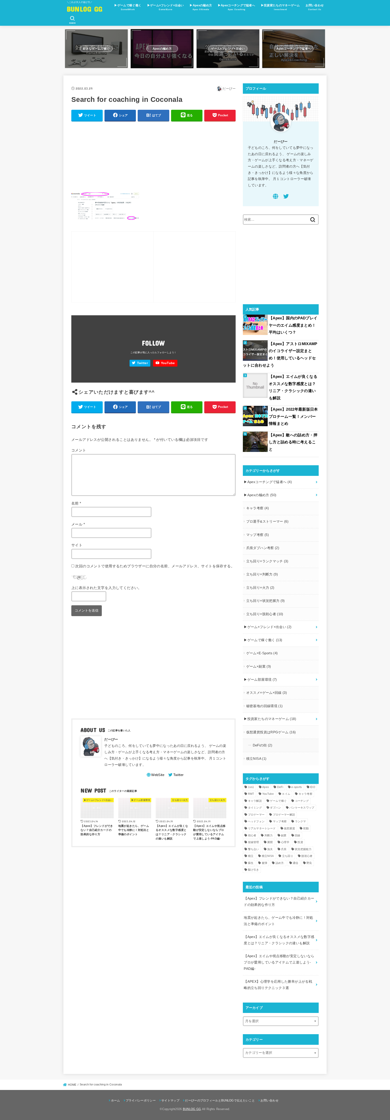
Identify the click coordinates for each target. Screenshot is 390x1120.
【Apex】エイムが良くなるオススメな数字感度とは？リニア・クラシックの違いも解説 (293, 387)
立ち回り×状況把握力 (265, 601)
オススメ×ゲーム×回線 (266, 692)
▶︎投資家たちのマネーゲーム (280, 7)
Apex (265, 787)
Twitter (142, 363)
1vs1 (251, 787)
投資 (300, 842)
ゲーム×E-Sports (262, 653)
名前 (76, 503)
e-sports (296, 787)
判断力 (269, 835)
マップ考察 (257, 535)
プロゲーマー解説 (284, 814)
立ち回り (287, 856)
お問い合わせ (315, 7)
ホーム (115, 1100)
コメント (78, 450)
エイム (286, 793)
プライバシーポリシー (141, 1100)
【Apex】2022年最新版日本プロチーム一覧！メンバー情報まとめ (293, 416)
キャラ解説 (255, 800)
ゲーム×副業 (258, 666)
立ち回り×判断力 (262, 574)
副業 (284, 835)
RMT (251, 793)
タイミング (255, 807)
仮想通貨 (289, 828)
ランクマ (300, 821)
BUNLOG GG (84, 9)
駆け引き (253, 869)
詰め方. (280, 863)
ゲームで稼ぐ (278, 800)
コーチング (302, 800)
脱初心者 (306, 856)
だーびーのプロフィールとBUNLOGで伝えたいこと (220, 1100)
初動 (306, 828)
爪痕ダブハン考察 (262, 548)
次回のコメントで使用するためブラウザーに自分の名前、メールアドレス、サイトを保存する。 (154, 566)
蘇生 (251, 863)
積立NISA (256, 758)
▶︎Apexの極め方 (201, 7)
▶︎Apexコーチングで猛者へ (236, 7)
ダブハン (275, 807)
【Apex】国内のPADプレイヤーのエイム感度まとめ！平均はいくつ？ (293, 325)
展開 (270, 842)
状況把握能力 (303, 849)
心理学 (285, 842)
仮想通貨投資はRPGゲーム (271, 732)
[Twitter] (286, 197)
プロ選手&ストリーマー (267, 521)
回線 (297, 835)
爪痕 (284, 849)
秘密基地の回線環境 (264, 706)
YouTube (168, 363)
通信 (295, 863)
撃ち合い (253, 849)
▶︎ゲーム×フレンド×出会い (165, 7)
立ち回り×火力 (260, 587)
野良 (309, 863)
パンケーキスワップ (301, 807)
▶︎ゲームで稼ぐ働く (127, 7)
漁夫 (270, 849)
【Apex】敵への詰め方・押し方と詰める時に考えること (293, 442)
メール (78, 524)
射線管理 (253, 842)
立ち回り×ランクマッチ (267, 561)
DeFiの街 (262, 745)
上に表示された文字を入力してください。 (106, 588)
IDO (312, 787)
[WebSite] (276, 197)
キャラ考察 (257, 508)
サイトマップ (170, 1100)
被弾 (264, 863)
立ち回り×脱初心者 (264, 614)
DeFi (280, 787)
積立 (251, 856)
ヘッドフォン (256, 821)
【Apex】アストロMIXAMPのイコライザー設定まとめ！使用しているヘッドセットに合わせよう (280, 354)
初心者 (252, 835)
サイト (76, 545)
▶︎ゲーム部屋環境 (260, 679)
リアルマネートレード (262, 828)
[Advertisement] (153, 157)
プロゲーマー (256, 814)
